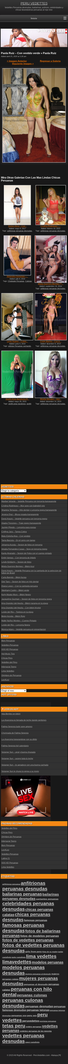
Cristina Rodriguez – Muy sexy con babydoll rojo (23, 506)
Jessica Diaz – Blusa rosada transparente (20, 514)
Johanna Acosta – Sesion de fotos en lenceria (21, 545)
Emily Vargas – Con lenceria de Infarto (18, 558)
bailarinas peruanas (22, 894)
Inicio (34, 18)
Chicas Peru (7, 658)
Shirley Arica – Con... (17, 226)
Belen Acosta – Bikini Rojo (13, 616)
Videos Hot (11, 709)
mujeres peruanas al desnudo (38, 974)
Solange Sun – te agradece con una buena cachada (24, 765)
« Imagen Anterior (17, 61)
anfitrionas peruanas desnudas (19, 231)
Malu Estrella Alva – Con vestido (15, 536)
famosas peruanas (35, 920)
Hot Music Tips (8, 654)
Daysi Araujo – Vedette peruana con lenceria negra (24, 519)
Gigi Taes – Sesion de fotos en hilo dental (20, 582)
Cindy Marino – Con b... (50, 341)
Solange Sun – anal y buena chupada (18, 752)
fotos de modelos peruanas (39, 936)
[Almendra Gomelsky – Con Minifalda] (17, 255)
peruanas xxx (19, 1015)
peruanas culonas (32, 995)
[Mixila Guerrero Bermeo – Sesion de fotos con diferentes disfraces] (51, 259)
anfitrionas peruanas (11, 884)
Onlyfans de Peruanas (11, 675)
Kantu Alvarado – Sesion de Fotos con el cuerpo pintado (26, 553)
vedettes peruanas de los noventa (36, 1031)
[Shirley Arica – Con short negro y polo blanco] (17, 205)
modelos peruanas (47, 962)
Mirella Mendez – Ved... (50, 399)
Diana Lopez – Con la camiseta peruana (19, 586)
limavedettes (16, 962)
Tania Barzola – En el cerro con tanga (18, 540)
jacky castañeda (19, 957)
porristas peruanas (48, 1021)
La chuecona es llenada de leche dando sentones (23, 720)
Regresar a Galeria (50, 61)
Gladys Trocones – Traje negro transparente (21, 523)
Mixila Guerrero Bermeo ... (50, 284)
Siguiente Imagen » (23, 63)
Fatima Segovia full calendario (15, 746)
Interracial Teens (8, 667)
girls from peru (33, 951)
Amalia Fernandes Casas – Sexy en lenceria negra (24, 549)
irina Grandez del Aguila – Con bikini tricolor (21, 608)
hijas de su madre (50, 952)
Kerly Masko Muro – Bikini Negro (16, 595)
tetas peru (13, 1025)
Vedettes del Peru (9, 662)
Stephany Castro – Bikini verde (15, 590)
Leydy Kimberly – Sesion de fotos (16, 562)
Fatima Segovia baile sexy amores (16, 727)
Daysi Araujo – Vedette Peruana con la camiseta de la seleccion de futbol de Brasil (31, 572)
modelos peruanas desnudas (23, 970)
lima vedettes (41, 956)
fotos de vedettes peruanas (27, 940)
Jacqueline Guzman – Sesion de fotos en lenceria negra (26, 599)
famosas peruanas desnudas (23, 927)
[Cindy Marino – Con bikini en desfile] (51, 316)
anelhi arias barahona (17, 404)
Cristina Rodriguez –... (51, 226)
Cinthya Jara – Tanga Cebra (14, 532)
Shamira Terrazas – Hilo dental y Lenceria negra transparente (29, 510)
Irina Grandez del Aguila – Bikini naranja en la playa (24, 603)
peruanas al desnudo (36, 984)
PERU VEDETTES (34, 3)
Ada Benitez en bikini (10, 714)
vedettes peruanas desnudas (23, 1038)
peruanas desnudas (39, 1006)
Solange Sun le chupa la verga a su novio (20, 771)
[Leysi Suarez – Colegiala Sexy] (17, 316)
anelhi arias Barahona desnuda (17, 405)
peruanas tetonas (38, 1010)
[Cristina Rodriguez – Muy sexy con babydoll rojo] (51, 205)
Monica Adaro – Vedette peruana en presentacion (23, 629)
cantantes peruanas (47, 899)
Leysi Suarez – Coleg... (17, 341)
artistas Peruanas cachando (19, 346)
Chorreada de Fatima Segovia (15, 733)
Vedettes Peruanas (9, 645)
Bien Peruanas (8, 641)
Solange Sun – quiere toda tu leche (17, 758)
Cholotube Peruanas (16, 281)
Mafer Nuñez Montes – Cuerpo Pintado (18, 621)
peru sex (32, 1015)
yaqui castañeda (32, 1042)
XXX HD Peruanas (9, 649)
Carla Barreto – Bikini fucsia (13, 577)
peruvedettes (30, 1021)
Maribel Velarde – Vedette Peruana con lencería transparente (28, 501)
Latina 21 (5, 858)
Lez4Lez (5, 680)
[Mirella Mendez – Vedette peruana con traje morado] (51, 374)
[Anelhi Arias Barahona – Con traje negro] (17, 374)
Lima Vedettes (7, 671)
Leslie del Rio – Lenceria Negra (15, 625)
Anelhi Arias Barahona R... (17, 399)
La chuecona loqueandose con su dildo (19, 739)
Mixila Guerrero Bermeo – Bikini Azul (17, 566)
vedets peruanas (34, 1027)
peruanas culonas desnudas (22, 1002)
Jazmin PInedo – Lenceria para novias (18, 527)
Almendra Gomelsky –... (17, 276)
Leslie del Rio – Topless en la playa (17, 612)
